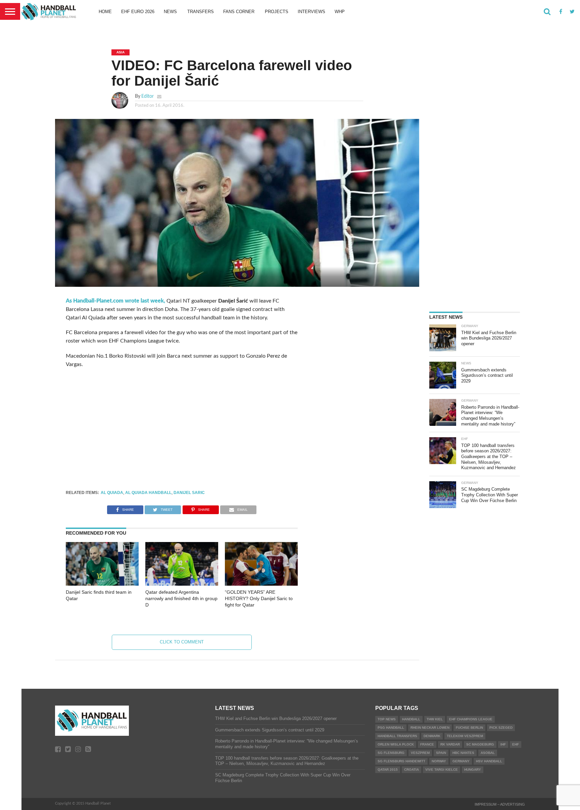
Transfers (200, 11)
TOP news (387, 719)
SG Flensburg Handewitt (401, 761)
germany (461, 761)
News (170, 11)
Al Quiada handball (148, 492)
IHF (503, 744)
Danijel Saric (189, 492)
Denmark (432, 736)
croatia (411, 769)
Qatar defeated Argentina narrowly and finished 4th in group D (181, 598)
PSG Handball (391, 727)
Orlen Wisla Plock (396, 744)
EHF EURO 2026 (137, 11)
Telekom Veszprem (465, 736)
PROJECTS (276, 11)
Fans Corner (238, 11)
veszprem (420, 753)
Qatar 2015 (388, 769)
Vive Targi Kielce (441, 769)
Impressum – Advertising (500, 804)
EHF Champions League (470, 719)
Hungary (472, 769)
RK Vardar (450, 744)
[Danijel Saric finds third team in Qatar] (102, 584)
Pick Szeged (501, 727)
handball (411, 719)
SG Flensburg (391, 753)
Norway (439, 761)
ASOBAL (488, 753)
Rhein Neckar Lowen (429, 727)
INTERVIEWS (311, 11)
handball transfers (397, 736)
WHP (340, 11)
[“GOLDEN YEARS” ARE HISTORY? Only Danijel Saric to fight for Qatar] (261, 584)
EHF (515, 744)
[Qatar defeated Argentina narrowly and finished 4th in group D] (181, 584)
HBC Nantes (463, 753)
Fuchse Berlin (469, 727)
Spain (441, 753)
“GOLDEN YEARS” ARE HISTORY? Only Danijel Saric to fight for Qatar (259, 598)
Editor (147, 96)
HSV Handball (489, 761)
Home (105, 11)
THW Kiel (435, 719)
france (427, 744)
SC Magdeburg (480, 744)
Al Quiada (112, 492)
